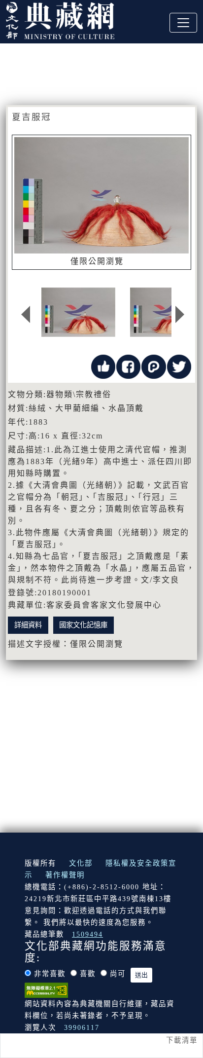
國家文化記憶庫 (83, 625)
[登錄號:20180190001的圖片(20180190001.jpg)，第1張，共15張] (78, 312)
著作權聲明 (65, 875)
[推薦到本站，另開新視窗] (103, 366)
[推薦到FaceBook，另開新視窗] (128, 366)
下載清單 (182, 1040)
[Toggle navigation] (183, 23)
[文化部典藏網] (60, 19)
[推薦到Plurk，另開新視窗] (153, 366)
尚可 (118, 974)
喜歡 (88, 974)
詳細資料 (28, 625)
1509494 (87, 934)
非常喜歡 (50, 974)
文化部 (81, 863)
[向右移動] (179, 314)
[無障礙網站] (46, 989)
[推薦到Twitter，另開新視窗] (179, 366)
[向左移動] (25, 314)
